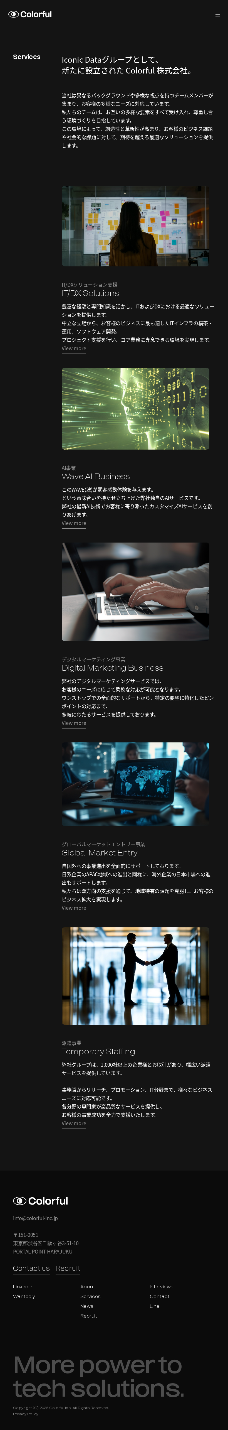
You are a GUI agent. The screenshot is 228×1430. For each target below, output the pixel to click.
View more (74, 348)
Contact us (31, 1269)
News (87, 1306)
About (87, 1287)
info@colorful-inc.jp (35, 1217)
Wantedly (24, 1297)
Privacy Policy (26, 1414)
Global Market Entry (100, 853)
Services (90, 1297)
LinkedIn (23, 1287)
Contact (159, 1297)
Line (155, 1306)
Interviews (162, 1287)
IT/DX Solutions (90, 294)
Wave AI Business (96, 477)
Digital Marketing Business (112, 669)
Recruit (68, 1269)
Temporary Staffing (98, 1052)
